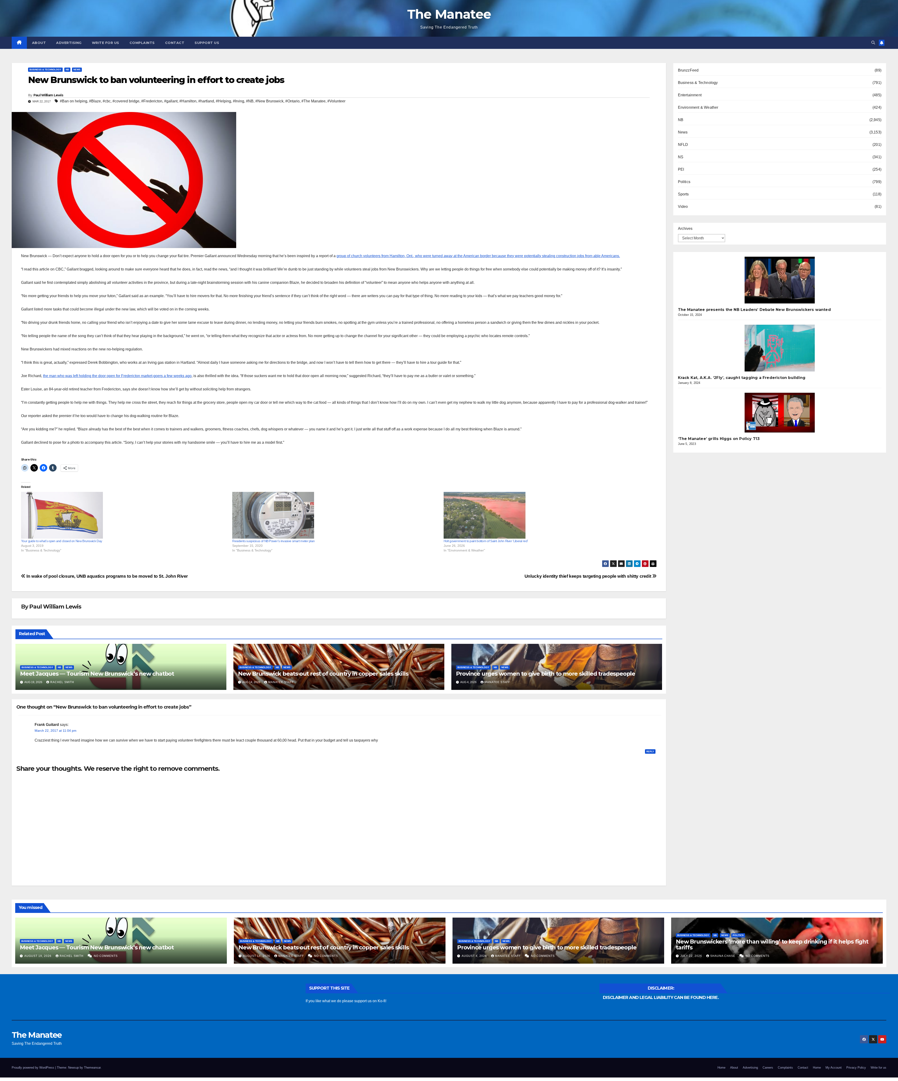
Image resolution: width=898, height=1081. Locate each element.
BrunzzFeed (688, 70)
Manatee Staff (281, 682)
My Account (834, 1067)
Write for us (105, 43)
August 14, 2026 (257, 956)
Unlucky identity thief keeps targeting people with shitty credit (588, 576)
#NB (249, 101)
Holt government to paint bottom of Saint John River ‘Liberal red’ (486, 541)
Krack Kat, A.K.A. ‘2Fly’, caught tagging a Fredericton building (742, 377)
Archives (685, 229)
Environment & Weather (698, 107)
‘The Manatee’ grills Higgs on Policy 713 (719, 438)
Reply (650, 751)
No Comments (106, 956)
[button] (873, 43)
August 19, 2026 (38, 956)
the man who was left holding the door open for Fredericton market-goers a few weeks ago (117, 376)
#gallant (170, 101)
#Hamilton (187, 101)
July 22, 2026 (691, 956)
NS (680, 157)
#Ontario (292, 101)
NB (67, 69)
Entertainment (690, 95)
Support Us (207, 43)
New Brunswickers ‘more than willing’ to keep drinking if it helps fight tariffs (772, 944)
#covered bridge (125, 101)
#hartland (206, 101)
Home (721, 1067)
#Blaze (95, 101)
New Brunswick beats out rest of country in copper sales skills (323, 673)
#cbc (107, 101)
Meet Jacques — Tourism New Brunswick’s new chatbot (97, 673)
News (76, 69)
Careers (768, 1067)
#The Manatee (313, 101)
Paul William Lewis (48, 95)
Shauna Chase (723, 956)
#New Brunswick (269, 101)
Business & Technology (45, 69)
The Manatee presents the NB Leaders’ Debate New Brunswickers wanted (754, 309)
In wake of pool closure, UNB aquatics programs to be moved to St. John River (106, 576)
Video (683, 207)
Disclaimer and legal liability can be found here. (661, 997)
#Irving (238, 101)
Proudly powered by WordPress (33, 1067)
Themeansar (92, 1067)
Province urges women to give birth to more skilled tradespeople (545, 673)
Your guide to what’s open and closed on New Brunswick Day (61, 541)
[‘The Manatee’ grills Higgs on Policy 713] (780, 412)
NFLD (683, 145)
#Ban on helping (73, 101)
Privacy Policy (856, 1067)
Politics (684, 182)
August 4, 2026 (475, 956)
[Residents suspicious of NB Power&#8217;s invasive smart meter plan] (335, 515)
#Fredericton (151, 101)
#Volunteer (336, 101)
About (39, 43)
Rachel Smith (62, 682)
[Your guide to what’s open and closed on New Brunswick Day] (124, 515)
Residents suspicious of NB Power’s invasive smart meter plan (273, 541)
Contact (175, 43)
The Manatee (449, 14)
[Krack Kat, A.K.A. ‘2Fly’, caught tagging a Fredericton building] (780, 348)
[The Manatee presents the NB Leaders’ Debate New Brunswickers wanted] (780, 280)
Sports (683, 194)
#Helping (223, 101)
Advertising (69, 43)
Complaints (142, 43)
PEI (681, 169)
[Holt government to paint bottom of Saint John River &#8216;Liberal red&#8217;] (547, 515)
